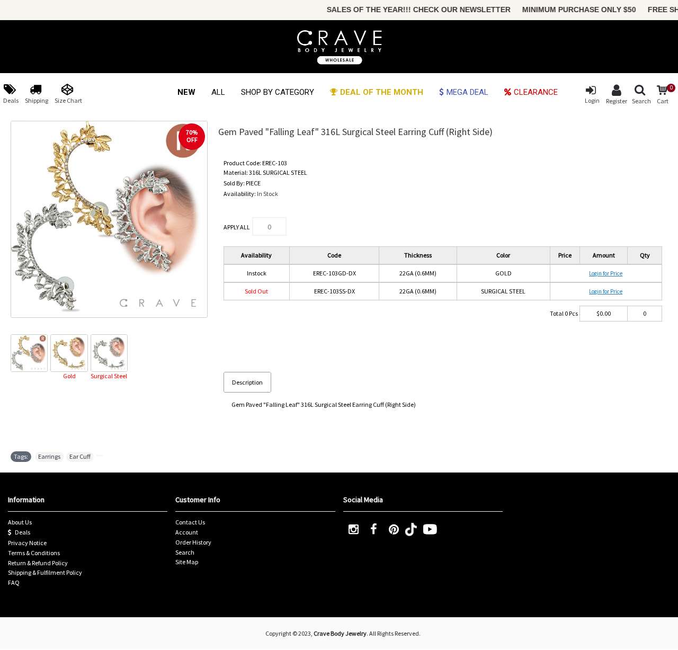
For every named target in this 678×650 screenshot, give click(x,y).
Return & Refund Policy (38, 563)
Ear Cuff (80, 456)
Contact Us (190, 522)
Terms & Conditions (34, 553)
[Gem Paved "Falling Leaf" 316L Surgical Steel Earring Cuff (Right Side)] (109, 219)
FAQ (14, 582)
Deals (22, 532)
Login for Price (605, 273)
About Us (20, 522)
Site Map (186, 562)
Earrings (49, 456)
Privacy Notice (27, 543)
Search (184, 552)
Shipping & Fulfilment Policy (45, 572)
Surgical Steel (109, 376)
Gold (69, 376)
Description (247, 382)
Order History (193, 542)
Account (186, 532)
